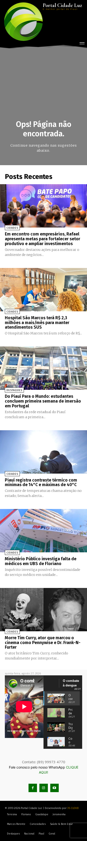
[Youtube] (54, 788)
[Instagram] (43, 788)
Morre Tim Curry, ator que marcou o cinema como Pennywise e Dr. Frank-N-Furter (42, 642)
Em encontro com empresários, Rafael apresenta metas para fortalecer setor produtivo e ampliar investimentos (42, 238)
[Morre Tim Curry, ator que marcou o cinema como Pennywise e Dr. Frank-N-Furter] (43, 609)
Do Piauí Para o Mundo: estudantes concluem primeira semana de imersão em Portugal (43, 401)
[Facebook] (33, 788)
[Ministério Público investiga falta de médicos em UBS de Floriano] (43, 530)
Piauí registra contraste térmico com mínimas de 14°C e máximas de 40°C (41, 482)
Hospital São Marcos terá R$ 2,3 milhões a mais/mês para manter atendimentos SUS (37, 322)
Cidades (12, 227)
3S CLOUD (73, 808)
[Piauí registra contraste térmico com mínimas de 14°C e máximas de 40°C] (43, 452)
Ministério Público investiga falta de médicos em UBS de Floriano (40, 561)
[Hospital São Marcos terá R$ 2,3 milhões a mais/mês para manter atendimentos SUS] (43, 289)
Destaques (14, 390)
